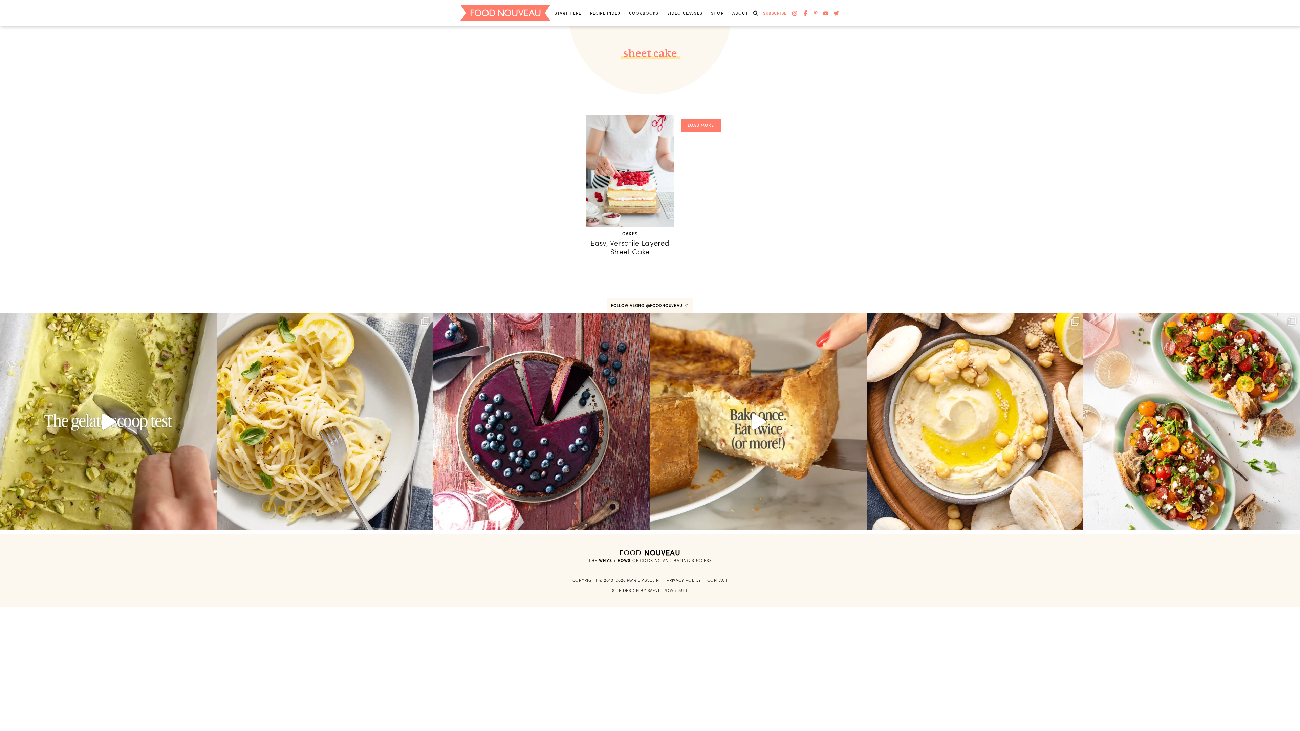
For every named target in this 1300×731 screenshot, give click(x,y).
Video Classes (684, 13)
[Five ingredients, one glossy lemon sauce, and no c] (325, 421)
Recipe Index (605, 13)
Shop (717, 13)
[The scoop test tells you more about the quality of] (108, 421)
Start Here (568, 13)
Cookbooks (644, 13)
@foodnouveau (665, 305)
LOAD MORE (701, 125)
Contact (717, 580)
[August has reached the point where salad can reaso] (1191, 421)
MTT (683, 590)
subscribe (775, 13)
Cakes (630, 233)
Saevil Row (661, 590)
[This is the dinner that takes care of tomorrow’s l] (758, 421)
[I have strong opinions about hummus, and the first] (975, 421)
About (740, 13)
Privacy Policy (684, 580)
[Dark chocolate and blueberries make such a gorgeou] (541, 421)
